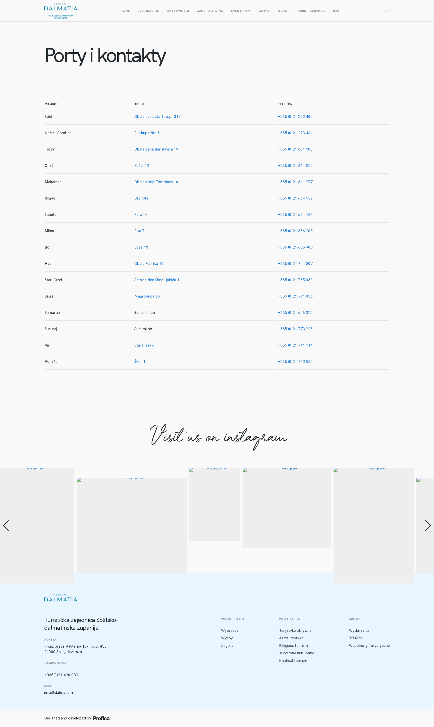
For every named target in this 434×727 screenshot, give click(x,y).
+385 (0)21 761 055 (295, 296)
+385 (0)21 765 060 (295, 279)
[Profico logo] (102, 718)
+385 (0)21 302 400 (295, 116)
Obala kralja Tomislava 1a (156, 181)
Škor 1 (139, 361)
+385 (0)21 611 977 (295, 181)
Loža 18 (141, 247)
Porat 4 (140, 214)
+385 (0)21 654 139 (295, 198)
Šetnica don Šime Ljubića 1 (156, 279)
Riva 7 (139, 230)
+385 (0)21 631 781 (295, 214)
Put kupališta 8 (147, 132)
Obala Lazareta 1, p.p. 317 (157, 116)
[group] (132, 526)
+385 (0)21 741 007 (295, 263)
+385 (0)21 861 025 (295, 165)
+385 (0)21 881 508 (295, 149)
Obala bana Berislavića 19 (156, 149)
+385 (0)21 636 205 (295, 230)
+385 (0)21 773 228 (295, 328)
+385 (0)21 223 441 (295, 132)
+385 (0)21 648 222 (295, 312)
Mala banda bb (147, 296)
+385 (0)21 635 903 (295, 247)
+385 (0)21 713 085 (295, 361)
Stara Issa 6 (144, 345)
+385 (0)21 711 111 (295, 345)
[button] (217, 580)
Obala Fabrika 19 (149, 263)
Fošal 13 (141, 165)
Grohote (141, 198)
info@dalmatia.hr (59, 692)
